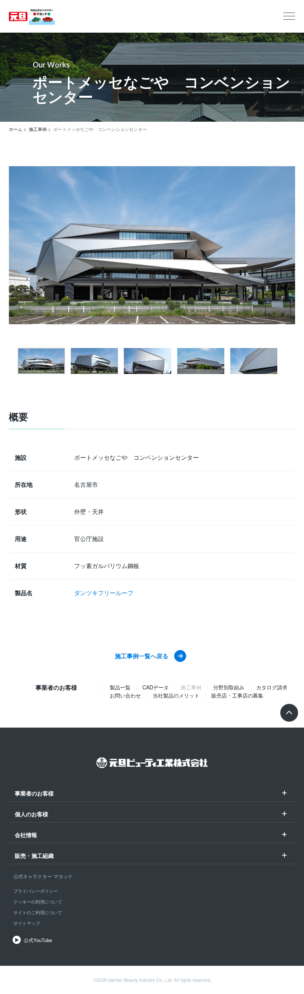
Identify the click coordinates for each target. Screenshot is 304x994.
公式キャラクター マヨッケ (43, 876)
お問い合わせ (125, 695)
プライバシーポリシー (35, 891)
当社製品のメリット (176, 695)
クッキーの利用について (37, 901)
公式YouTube (38, 940)
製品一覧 (120, 687)
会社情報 (26, 835)
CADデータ (155, 687)
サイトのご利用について (37, 912)
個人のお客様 (31, 814)
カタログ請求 (271, 687)
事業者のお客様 (34, 794)
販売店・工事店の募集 (237, 695)
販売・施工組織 (34, 856)
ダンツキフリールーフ (103, 592)
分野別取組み (228, 687)
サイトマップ (26, 923)
